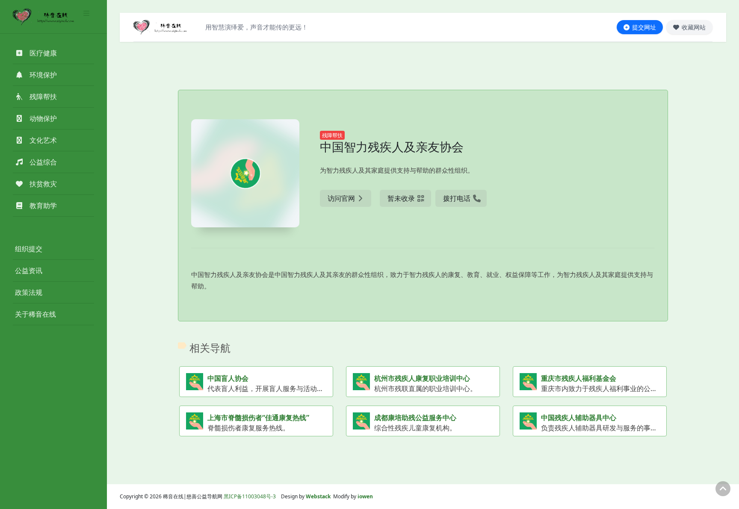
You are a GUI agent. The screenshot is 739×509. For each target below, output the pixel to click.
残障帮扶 (332, 135)
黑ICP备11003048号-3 (250, 496)
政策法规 (28, 292)
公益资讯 (28, 270)
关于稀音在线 (35, 314)
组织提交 (28, 248)
